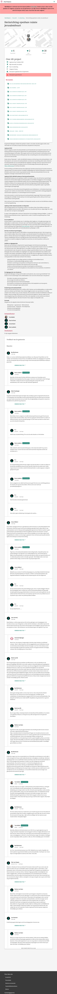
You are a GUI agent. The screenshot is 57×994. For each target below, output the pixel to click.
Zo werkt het (8, 977)
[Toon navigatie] (54, 1)
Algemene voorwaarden (10, 983)
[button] (51, 43)
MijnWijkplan (8, 18)
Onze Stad (34, 6)
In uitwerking (21, 18)
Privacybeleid (8, 980)
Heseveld (14, 18)
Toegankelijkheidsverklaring (11, 986)
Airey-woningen (25, 226)
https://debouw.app (9, 166)
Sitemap (7, 989)
